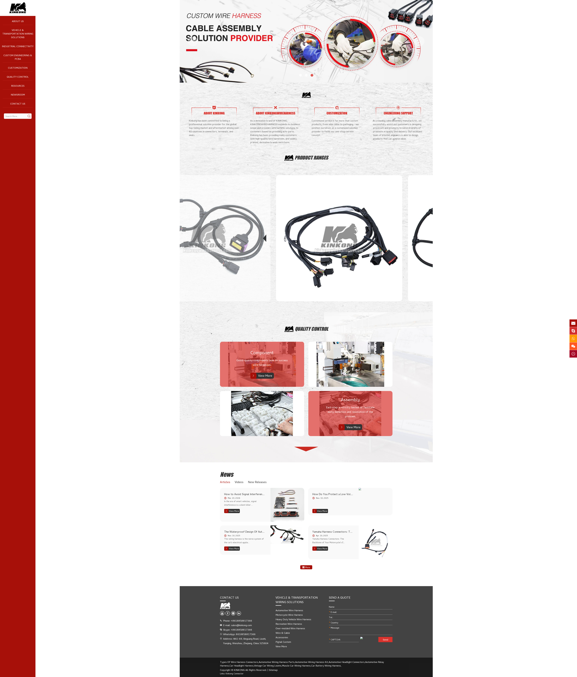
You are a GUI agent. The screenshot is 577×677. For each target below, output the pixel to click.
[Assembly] (350, 364)
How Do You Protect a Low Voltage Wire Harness (332, 494)
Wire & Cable (283, 632)
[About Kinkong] (214, 107)
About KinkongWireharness (275, 113)
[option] (306, 41)
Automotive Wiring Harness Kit (311, 662)
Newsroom (18, 94)
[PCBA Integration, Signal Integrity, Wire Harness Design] (287, 505)
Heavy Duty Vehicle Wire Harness (293, 619)
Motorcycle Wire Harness (289, 614)
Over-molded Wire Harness (290, 628)
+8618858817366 (241, 629)
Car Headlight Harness (241, 665)
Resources (17, 85)
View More (265, 376)
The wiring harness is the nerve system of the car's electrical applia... (244, 540)
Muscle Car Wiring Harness (296, 665)
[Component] (262, 413)
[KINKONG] (17, 7)
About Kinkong (214, 113)
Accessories (282, 637)
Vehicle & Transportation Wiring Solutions (17, 33)
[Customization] (337, 107)
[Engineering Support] (398, 107)
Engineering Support (398, 113)
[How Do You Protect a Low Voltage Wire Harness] (375, 489)
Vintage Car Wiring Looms (267, 665)
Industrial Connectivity (18, 46)
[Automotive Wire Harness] (207, 238)
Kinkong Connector (234, 673)
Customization (17, 67)
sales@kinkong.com (241, 625)
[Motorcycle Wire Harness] (339, 238)
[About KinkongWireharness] (275, 107)
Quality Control (18, 76)
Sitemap (273, 670)
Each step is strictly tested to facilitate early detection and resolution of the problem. (350, 411)
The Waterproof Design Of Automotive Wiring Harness (244, 531)
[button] (193, 41)
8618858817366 (245, 634)
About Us (18, 21)
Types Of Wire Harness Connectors (239, 662)
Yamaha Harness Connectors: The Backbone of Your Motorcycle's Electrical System (332, 531)
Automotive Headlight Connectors (347, 662)
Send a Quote (339, 597)
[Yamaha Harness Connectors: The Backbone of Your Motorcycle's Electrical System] (375, 542)
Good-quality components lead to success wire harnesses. (262, 362)
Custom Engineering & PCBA (17, 57)
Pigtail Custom (283, 642)
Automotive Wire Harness (289, 610)
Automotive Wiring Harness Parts (277, 662)
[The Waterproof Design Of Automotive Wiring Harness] (287, 540)
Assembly (350, 399)
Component (262, 352)
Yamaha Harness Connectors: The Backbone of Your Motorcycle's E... (328, 540)
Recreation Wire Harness (289, 623)
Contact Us (17, 103)
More (307, 567)
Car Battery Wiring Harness (326, 665)
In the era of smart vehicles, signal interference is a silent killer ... (240, 503)
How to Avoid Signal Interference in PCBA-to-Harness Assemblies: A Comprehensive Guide (244, 494)
